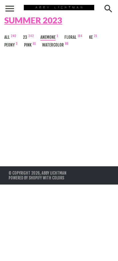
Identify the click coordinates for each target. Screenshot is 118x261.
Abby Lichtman (54, 173)
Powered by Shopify (25, 177)
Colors (58, 177)
